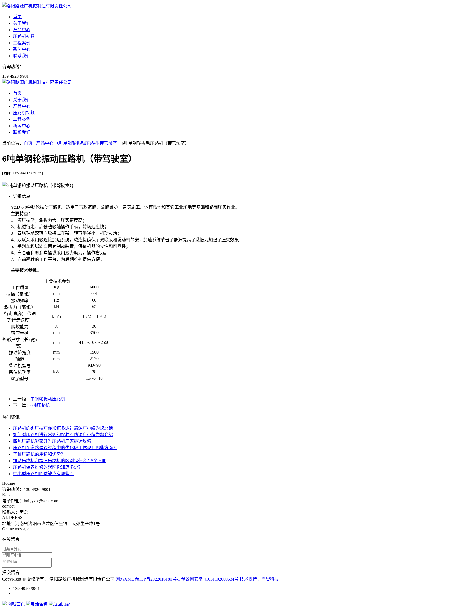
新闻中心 (21, 49)
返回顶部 (62, 604)
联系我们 (21, 55)
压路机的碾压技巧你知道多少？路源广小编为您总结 (63, 428)
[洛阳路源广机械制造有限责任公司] (37, 6)
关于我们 (21, 23)
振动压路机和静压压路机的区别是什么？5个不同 (59, 460)
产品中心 (21, 29)
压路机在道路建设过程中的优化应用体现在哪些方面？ (65, 447)
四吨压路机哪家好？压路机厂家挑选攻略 (52, 441)
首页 (17, 16)
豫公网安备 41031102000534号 (210, 579)
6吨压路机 (40, 405)
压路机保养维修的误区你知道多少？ (48, 467)
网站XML (125, 579)
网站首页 (16, 604)
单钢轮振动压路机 (47, 399)
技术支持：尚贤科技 (259, 579)
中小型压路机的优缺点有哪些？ (43, 473)
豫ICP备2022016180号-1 (157, 579)
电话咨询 (39, 604)
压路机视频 (24, 36)
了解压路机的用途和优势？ (39, 454)
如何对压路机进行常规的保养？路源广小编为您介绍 (63, 434)
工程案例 (21, 42)
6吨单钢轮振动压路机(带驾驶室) (87, 143)
